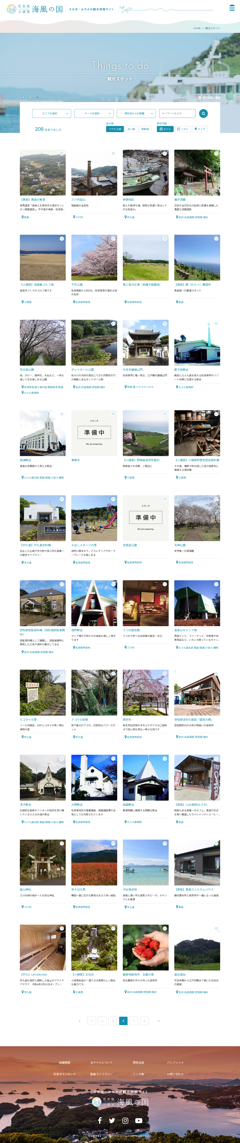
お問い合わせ (175, 1074)
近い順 (131, 129)
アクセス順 (115, 129)
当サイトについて (101, 1062)
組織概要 (64, 1062)
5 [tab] (51, 98)
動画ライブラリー (101, 1074)
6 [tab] (58, 98)
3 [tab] (37, 98)
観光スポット (212, 28)
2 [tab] (30, 98)
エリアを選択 (49, 113)
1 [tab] (23, 98)
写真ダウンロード (64, 1074)
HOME (197, 28)
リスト (184, 129)
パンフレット (175, 1062)
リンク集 (138, 1074)
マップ (201, 129)
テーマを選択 (92, 113)
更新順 (145, 129)
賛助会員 (138, 1062)
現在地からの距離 (134, 113)
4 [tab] (44, 98)
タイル (167, 129)
